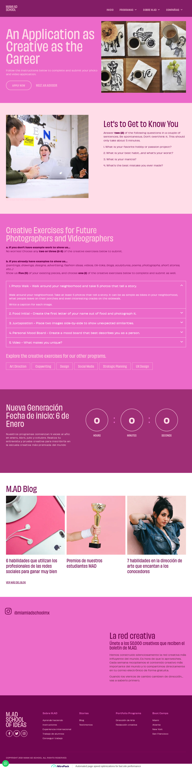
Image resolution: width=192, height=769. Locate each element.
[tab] (96, 286)
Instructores (50, 724)
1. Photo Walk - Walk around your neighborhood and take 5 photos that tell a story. (72, 286)
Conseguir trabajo (53, 738)
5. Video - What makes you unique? (35, 342)
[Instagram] (24, 733)
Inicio (110, 9)
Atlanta (156, 724)
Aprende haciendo (53, 720)
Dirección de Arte (125, 720)
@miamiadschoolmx (32, 612)
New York (157, 729)
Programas (127, 9)
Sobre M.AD (150, 9)
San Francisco (160, 733)
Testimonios (86, 724)
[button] (19, 85)
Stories (84, 713)
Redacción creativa (126, 724)
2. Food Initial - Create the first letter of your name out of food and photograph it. (72, 313)
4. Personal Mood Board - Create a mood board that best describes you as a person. (74, 333)
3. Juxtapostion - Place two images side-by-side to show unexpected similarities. (71, 323)
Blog (81, 720)
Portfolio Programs (128, 713)
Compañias (172, 9)
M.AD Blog (21, 488)
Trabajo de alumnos (53, 733)
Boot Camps (160, 713)
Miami (155, 720)
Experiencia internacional (57, 729)
